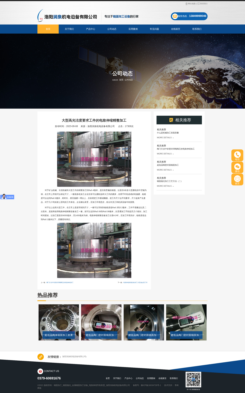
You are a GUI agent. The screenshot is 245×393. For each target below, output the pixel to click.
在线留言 (175, 29)
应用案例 (133, 29)
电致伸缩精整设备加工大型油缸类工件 (135, 282)
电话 (237, 159)
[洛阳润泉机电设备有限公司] (67, 15)
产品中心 (90, 29)
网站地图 (191, 4)
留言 (237, 183)
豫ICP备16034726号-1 (151, 385)
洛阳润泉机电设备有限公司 (74, 356)
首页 (48, 29)
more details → (165, 137)
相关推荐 (161, 129)
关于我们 (69, 29)
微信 (237, 171)
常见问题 (154, 29)
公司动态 (111, 29)
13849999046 (197, 15)
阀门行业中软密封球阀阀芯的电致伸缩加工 (60, 282)
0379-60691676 (49, 378)
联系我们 (204, 4)
